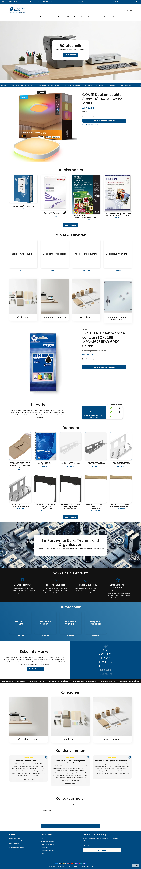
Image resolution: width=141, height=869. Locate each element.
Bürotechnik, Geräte (54, 317)
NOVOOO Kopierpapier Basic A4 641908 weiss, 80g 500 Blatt (23, 206)
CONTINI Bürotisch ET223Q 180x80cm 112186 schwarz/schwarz (45, 506)
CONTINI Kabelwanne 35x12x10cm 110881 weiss (121, 463)
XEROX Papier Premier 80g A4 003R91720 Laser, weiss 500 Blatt (55, 213)
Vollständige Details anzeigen (91, 124)
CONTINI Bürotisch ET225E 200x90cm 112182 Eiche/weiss (95, 506)
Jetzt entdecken (35, 669)
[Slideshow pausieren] (76, 81)
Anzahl (84, 111)
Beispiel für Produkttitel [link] (23, 254)
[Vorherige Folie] (65, 81)
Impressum (44, 847)
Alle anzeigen (70, 225)
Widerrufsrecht (86, 866)
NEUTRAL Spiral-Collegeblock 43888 (45, 463)
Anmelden (102, 850)
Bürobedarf (22, 317)
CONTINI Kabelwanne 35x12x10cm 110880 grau (20, 505)
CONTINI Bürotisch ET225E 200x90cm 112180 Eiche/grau (121, 505)
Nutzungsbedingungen (48, 844)
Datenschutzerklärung (47, 850)
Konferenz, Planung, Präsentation (118, 318)
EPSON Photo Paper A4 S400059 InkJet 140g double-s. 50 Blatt (86, 217)
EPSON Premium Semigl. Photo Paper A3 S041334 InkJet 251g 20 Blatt (118, 214)
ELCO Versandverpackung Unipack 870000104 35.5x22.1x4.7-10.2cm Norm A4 (20, 464)
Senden (70, 826)
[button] (123, 10)
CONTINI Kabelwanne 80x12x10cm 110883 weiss (70, 463)
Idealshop (54, 866)
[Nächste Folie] (72, 81)
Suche (43, 853)
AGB (42, 839)
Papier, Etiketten (85, 317)
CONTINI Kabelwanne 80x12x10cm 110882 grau (96, 463)
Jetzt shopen (71, 54)
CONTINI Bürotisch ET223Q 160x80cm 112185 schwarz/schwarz (70, 506)
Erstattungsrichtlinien (47, 841)
